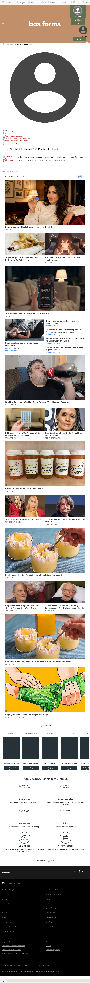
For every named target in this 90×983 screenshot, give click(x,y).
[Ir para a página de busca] (87, 42)
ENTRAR (78, 20)
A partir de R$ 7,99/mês (12, 768)
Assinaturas (19, 136)
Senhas (16, 142)
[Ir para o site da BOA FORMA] (45, 26)
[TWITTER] (86, 871)
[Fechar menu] (18, 44)
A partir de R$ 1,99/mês (70, 768)
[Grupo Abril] (3, 2)
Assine (79, 39)
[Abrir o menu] (3, 24)
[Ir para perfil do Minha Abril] (45, 132)
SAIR (80, 23)
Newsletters (19, 144)
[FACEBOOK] (78, 871)
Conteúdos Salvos (24, 138)
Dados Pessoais (23, 140)
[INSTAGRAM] (82, 871)
